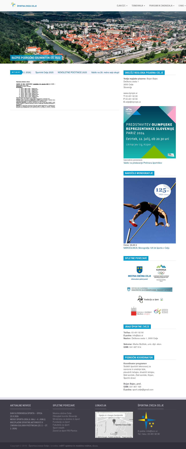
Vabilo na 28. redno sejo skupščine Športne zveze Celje (100, 72)
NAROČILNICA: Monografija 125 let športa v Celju (146, 247)
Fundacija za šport (61, 421)
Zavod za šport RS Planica (65, 430)
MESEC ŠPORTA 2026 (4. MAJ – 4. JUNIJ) (27, 419)
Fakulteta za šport (61, 424)
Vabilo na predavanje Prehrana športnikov (143, 162)
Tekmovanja (138, 6)
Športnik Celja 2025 (28, 72)
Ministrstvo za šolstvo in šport (66, 418)
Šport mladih (58, 427)
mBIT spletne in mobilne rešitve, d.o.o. (78, 445)
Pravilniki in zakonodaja (161, 6)
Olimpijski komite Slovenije (65, 416)
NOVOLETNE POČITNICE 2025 (56, 72)
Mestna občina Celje (62, 413)
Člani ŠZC (121, 6)
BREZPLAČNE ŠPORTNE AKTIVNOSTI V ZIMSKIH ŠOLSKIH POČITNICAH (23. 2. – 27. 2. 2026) (29, 425)
